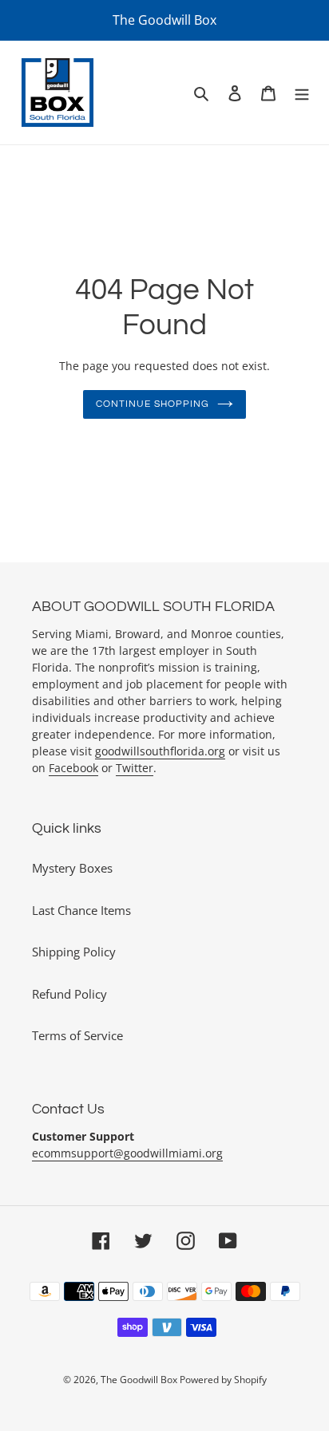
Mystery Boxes (72, 868)
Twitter (134, 767)
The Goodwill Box (140, 1379)
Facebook (73, 767)
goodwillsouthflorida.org (160, 751)
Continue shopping (152, 404)
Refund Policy (69, 994)
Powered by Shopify (223, 1379)
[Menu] (302, 93)
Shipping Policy (74, 952)
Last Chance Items (81, 910)
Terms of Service (77, 1035)
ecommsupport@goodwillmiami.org (127, 1153)
